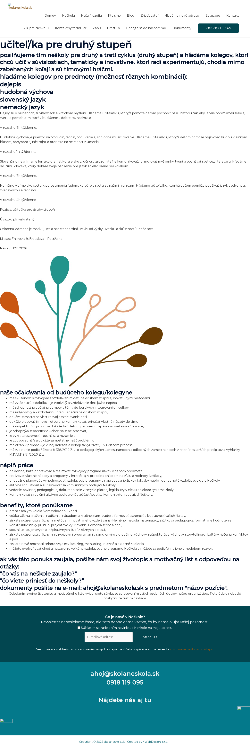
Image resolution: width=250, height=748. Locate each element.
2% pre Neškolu (36, 28)
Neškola (68, 15)
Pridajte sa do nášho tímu (146, 28)
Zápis (97, 28)
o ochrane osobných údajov (191, 649)
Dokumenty (181, 28)
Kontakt (232, 15)
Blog (130, 15)
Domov (50, 15)
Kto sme (114, 15)
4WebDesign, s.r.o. (155, 742)
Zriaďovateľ (149, 15)
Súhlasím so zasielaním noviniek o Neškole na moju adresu (126, 628)
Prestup (113, 28)
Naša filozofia (91, 15)
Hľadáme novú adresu (181, 15)
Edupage (212, 15)
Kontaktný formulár (71, 28)
